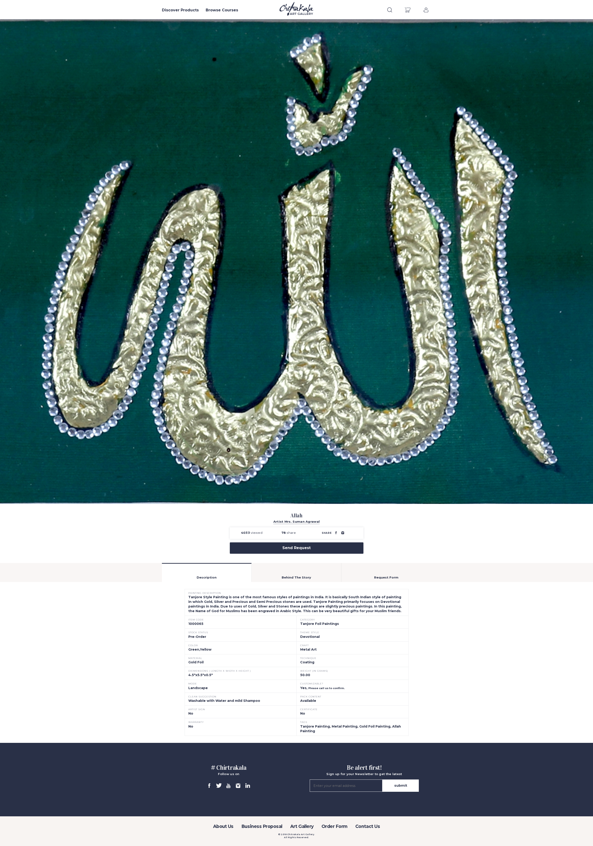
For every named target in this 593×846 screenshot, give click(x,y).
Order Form (334, 826)
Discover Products (180, 10)
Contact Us (367, 826)
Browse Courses (222, 10)
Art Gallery (302, 826)
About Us (223, 826)
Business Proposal (261, 826)
